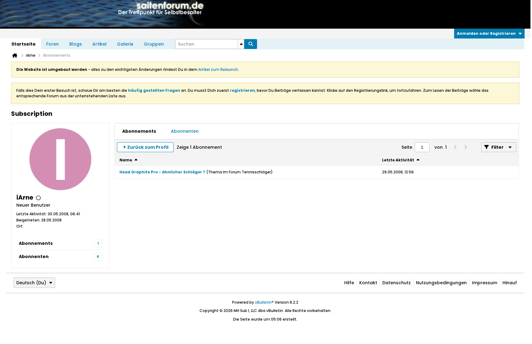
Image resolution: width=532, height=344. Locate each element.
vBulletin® (264, 302)
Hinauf (509, 283)
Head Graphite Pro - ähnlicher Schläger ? (162, 172)
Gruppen (154, 44)
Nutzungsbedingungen (441, 283)
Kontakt (368, 283)
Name (125, 160)
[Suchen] (250, 44)
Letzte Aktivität (398, 160)
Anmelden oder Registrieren (486, 33)
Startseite (23, 44)
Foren (52, 44)
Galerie (125, 44)
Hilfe (349, 283)
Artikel (99, 44)
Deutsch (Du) (31, 283)
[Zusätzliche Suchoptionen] (241, 44)
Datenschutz (396, 283)
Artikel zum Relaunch (218, 69)
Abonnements (36, 243)
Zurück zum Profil (147, 147)
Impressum (484, 283)
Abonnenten (34, 256)
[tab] (139, 131)
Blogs (75, 44)
